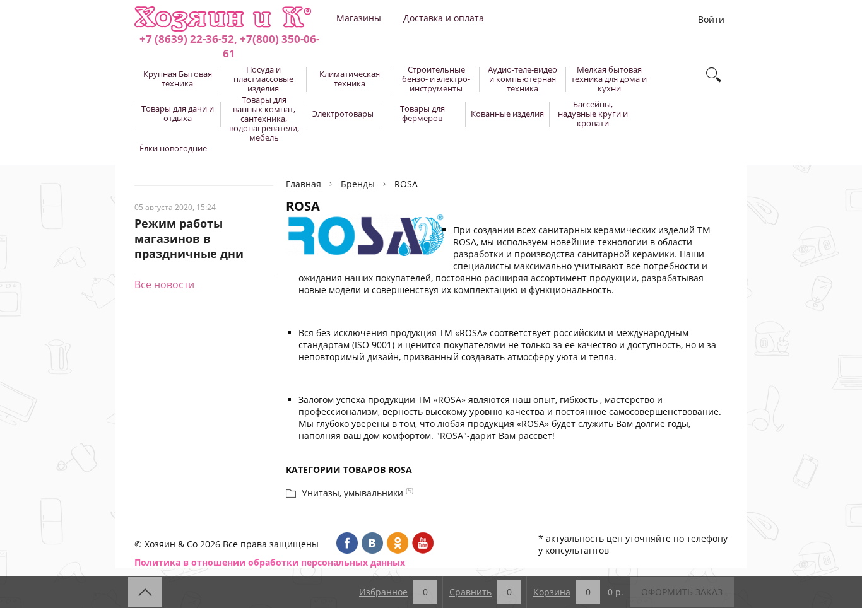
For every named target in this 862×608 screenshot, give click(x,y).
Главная (303, 184)
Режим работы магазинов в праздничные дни (189, 238)
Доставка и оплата (443, 18)
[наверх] (145, 592)
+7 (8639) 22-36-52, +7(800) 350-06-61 (229, 46)
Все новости (164, 284)
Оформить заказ (682, 592)
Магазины (358, 18)
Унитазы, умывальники (352, 493)
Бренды (358, 184)
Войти (711, 19)
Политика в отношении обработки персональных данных (269, 562)
